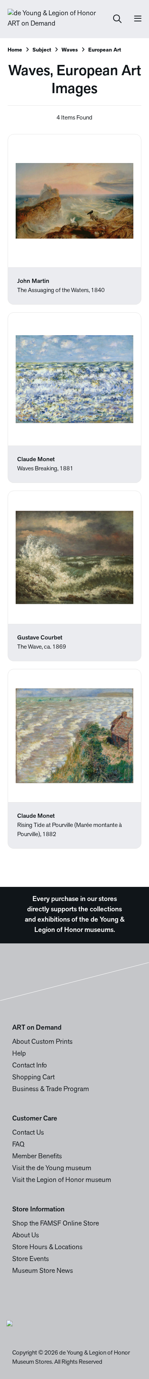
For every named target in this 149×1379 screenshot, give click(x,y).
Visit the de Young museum (51, 1168)
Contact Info (29, 1066)
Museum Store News (42, 1271)
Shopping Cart (33, 1077)
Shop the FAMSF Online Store (55, 1224)
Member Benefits (37, 1156)
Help (19, 1054)
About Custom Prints (42, 1042)
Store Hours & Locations (47, 1247)
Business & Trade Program (50, 1089)
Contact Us (28, 1133)
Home (15, 50)
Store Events (30, 1259)
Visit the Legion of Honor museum (61, 1180)
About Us (25, 1235)
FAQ (18, 1145)
